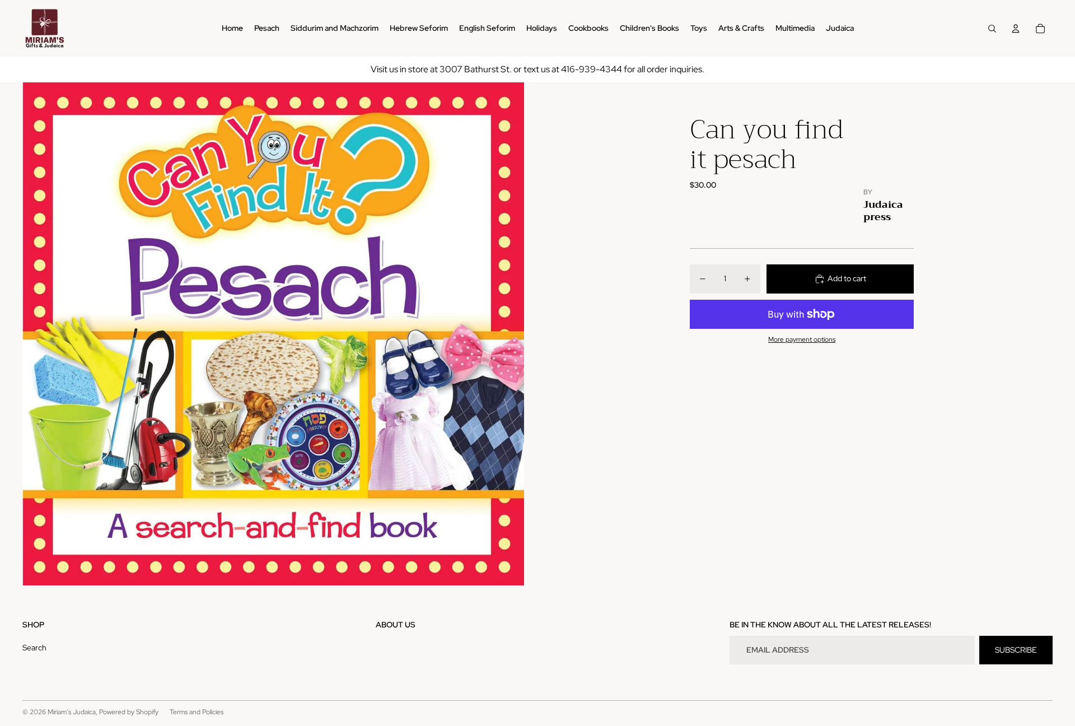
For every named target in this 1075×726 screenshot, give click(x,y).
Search (34, 648)
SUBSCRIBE (1016, 650)
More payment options (801, 340)
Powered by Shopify (128, 712)
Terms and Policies (196, 712)
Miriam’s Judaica (72, 712)
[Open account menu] (1015, 28)
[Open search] (992, 28)
